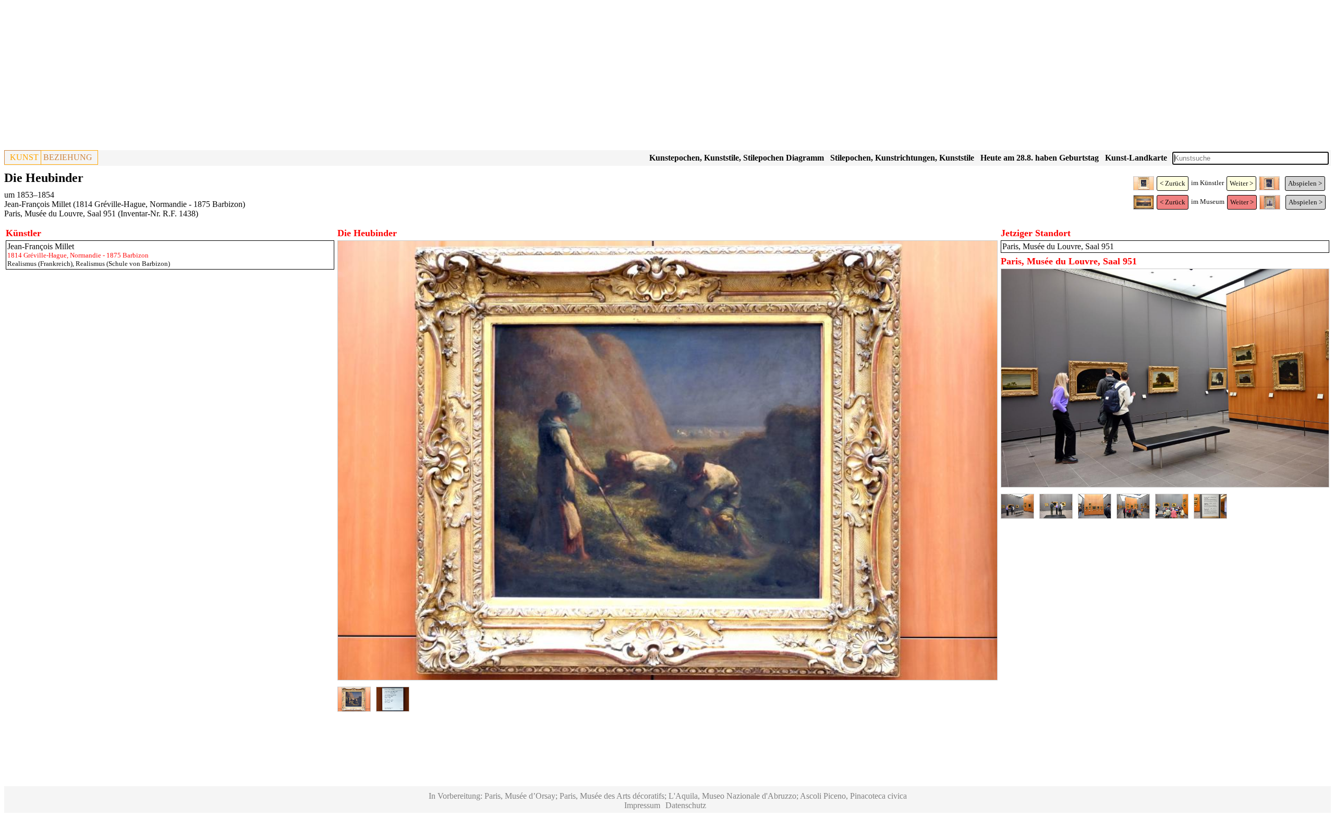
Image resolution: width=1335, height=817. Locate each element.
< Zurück (1172, 183)
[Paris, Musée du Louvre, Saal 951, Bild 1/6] (1165, 484)
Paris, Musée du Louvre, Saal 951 (60, 213)
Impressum (642, 805)
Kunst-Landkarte (1136, 157)
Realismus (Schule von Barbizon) (123, 263)
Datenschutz (685, 805)
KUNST (24, 157)
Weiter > (1241, 183)
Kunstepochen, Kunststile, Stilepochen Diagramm (736, 157)
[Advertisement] (317, 77)
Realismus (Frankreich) (39, 263)
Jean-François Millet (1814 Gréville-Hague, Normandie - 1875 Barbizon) (124, 204)
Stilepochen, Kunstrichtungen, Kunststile (902, 157)
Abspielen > (1305, 183)
